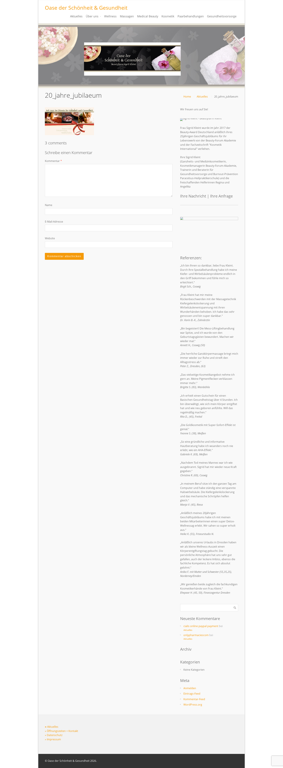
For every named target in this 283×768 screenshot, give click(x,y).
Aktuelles (202, 96)
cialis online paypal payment (200, 626)
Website (50, 238)
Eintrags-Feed (191, 693)
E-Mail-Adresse (54, 221)
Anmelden (189, 688)
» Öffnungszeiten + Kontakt (61, 731)
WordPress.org (192, 704)
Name (48, 205)
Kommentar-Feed (194, 699)
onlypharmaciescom (196, 635)
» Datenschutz (53, 735)
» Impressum (53, 739)
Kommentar (53, 161)
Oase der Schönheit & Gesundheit (86, 7)
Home (187, 96)
